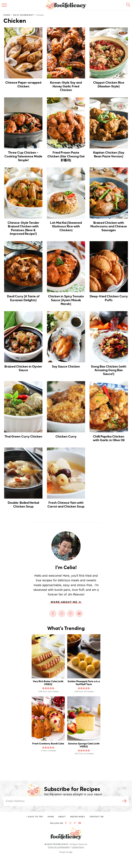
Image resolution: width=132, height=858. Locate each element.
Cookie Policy (78, 847)
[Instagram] (61, 613)
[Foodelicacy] (66, 833)
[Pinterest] (70, 613)
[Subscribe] (123, 801)
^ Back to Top (34, 817)
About (62, 817)
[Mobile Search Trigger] (127, 5)
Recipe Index (77, 817)
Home (6, 15)
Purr (70, 852)
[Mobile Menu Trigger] (5, 5)
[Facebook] (53, 613)
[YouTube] (79, 613)
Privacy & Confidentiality (59, 847)
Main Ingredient (23, 15)
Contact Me (96, 817)
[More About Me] (66, 546)
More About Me (64, 602)
